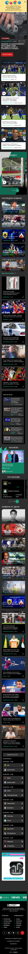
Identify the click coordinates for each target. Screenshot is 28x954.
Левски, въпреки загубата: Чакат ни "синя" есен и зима (9, 76)
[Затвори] (25, 2)
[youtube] (13, 933)
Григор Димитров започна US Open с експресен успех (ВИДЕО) (15, 400)
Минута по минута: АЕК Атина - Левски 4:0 (10, 237)
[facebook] (4, 933)
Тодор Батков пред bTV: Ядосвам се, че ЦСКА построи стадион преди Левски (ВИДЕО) (11, 742)
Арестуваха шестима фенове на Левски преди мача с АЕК (11, 338)
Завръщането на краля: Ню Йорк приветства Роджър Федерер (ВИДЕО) (13, 545)
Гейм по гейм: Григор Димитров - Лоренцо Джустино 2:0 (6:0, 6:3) (12, 719)
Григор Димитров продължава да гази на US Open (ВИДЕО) (12, 222)
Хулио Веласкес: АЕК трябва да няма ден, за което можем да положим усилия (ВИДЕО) (11, 696)
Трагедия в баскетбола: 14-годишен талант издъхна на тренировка (11, 517)
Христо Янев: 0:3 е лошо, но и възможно (9, 531)
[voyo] (20, 897)
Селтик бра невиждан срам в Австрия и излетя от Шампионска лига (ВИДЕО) (16, 410)
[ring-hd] (9, 897)
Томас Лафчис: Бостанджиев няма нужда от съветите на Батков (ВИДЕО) (13, 360)
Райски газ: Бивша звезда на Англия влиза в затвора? (11, 560)
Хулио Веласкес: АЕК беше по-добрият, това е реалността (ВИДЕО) (11, 144)
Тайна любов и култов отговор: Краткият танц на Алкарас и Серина (17, 438)
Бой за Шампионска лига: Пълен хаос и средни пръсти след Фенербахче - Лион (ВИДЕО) (10, 99)
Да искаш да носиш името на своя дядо (7, 464)
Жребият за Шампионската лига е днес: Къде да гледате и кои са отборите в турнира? (12, 46)
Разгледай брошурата (17, 854)
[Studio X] (15, 952)
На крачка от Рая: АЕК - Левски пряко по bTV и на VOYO (16, 420)
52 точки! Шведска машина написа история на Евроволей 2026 (12, 589)
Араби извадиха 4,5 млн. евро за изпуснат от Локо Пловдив (16, 429)
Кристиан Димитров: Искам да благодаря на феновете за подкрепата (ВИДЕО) (12, 208)
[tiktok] (9, 933)
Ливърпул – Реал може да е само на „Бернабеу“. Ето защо (11, 383)
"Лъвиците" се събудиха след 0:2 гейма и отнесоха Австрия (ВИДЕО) (12, 251)
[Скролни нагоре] (22, 933)
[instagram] (18, 933)
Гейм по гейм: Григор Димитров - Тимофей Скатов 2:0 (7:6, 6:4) (13, 266)
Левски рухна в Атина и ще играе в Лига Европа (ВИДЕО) (10, 122)
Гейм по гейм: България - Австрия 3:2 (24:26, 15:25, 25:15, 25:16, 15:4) (12, 316)
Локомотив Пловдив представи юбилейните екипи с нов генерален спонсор (11, 293)
